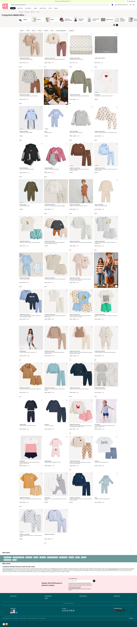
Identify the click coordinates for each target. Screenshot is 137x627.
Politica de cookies (15, 618)
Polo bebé (14, 559)
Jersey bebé (71, 557)
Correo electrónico (72, 578)
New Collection (28, 8)
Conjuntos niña (43, 557)
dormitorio (43, 571)
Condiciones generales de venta (7, 618)
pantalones (55, 569)
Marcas (50, 8)
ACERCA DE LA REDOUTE (83, 596)
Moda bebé (36, 557)
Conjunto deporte (7, 559)
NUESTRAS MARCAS (117, 596)
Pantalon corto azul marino (52, 557)
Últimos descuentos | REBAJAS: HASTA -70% (62, 1)
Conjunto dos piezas (63, 557)
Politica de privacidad (23, 618)
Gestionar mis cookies (42, 618)
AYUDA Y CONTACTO (13, 596)
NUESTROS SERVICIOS (48, 596)
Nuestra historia (43, 8)
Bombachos (83, 557)
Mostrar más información (68, 603)
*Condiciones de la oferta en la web (32, 618)
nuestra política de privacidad (74, 587)
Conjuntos (38, 11)
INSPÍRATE (46, 598)
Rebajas (35, 8)
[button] (133, 4)
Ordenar (21, 30)
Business (56, 8)
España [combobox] (132, 618)
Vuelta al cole (20, 8)
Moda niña (77, 557)
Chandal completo (7, 557)
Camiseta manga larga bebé (18, 557)
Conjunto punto (29, 557)
